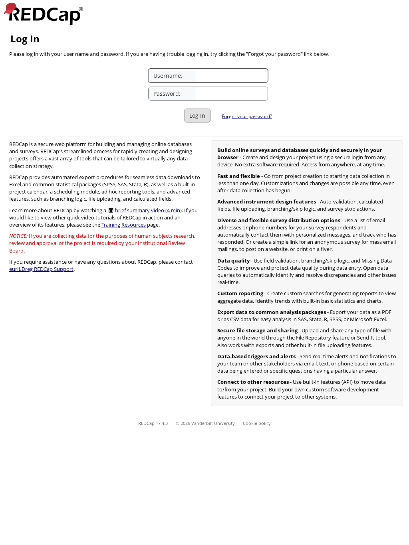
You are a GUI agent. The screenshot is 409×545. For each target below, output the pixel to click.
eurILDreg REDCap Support (41, 268)
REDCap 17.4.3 (153, 423)
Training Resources (123, 224)
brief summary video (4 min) (148, 210)
